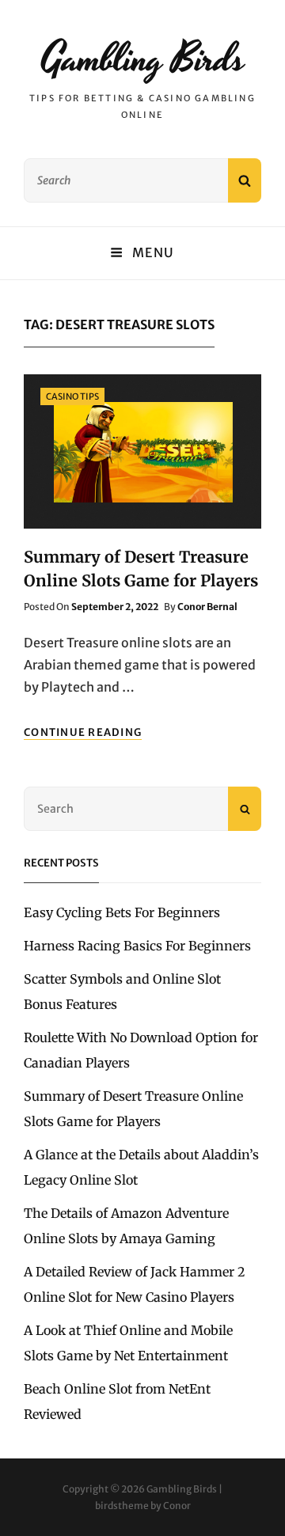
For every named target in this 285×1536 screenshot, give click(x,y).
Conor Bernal (207, 607)
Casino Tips (72, 396)
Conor (177, 1505)
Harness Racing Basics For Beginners (137, 946)
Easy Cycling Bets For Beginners (122, 912)
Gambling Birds (143, 59)
